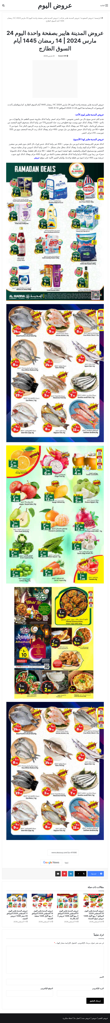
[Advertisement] (55, 79)
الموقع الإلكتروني (47, 988)
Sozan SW (62, 56)
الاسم (102, 977)
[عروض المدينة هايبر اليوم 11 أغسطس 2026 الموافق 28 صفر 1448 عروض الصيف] (17, 901)
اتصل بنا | (77, 1018)
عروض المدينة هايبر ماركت (69, 18)
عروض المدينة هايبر (94, 114)
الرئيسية (98, 18)
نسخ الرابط (39, 852)
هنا (83, 108)
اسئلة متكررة (68, 1018)
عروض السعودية (87, 18)
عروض (37, 157)
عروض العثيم (103, 1018)
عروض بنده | (86, 1018)
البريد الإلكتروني (98, 988)
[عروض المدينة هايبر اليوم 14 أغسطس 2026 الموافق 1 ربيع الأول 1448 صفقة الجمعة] (42, 901)
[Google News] (51, 863)
